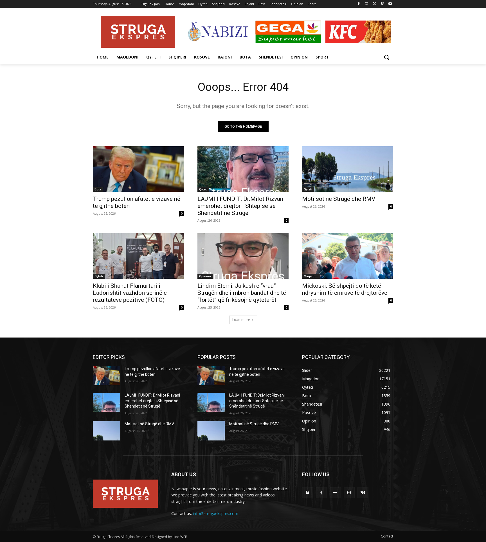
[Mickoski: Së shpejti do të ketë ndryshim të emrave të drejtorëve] (347, 256)
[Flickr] (335, 492)
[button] (386, 57)
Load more (241, 319)
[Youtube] (390, 4)
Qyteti (203, 189)
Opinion (205, 276)
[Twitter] (374, 4)
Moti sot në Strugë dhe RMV (338, 198)
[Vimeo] (382, 4)
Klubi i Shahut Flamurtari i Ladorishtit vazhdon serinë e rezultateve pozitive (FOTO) (130, 292)
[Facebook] (359, 4)
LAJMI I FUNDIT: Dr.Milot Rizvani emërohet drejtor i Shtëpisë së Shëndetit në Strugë (241, 205)
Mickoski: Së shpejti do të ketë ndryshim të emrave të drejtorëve (344, 289)
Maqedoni (311, 276)
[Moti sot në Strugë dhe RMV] (347, 169)
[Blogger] (307, 492)
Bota (97, 189)
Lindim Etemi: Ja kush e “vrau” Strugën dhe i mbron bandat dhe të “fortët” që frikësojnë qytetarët (241, 292)
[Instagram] (366, 4)
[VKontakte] (362, 492)
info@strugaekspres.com (215, 513)
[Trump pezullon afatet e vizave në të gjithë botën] (138, 169)
